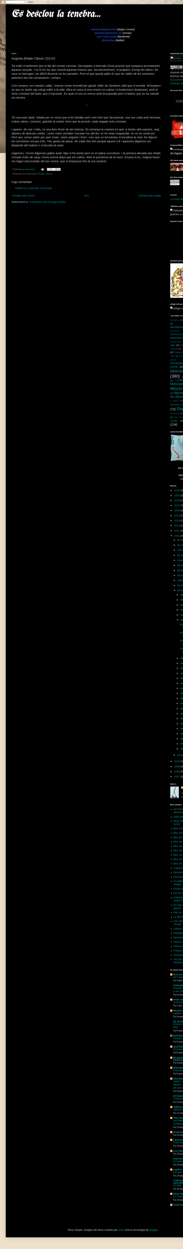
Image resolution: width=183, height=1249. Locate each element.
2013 (177, 525)
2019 (177, 495)
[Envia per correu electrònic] (48, 169)
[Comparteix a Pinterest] (59, 169)
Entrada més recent (23, 195)
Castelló (173, 349)
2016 (177, 510)
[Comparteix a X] (53, 169)
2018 (177, 500)
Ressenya (174, 413)
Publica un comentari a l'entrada (33, 188)
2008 (177, 771)
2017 (177, 505)
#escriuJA (174, 331)
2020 (177, 490)
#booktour (174, 320)
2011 (177, 535)
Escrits (174, 366)
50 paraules (176, 342)
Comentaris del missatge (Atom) (47, 202)
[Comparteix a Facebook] (56, 169)
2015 (177, 515)
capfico (177, 1169)
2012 (177, 530)
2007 (177, 776)
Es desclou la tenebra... (56, 14)
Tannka (174, 421)
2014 (177, 520)
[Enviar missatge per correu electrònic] (42, 169)
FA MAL (177, 1185)
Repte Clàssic (45, 173)
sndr (120, 1229)
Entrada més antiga (150, 195)
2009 (177, 766)
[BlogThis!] (51, 169)
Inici (86, 195)
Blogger (153, 1229)
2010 (177, 761)
